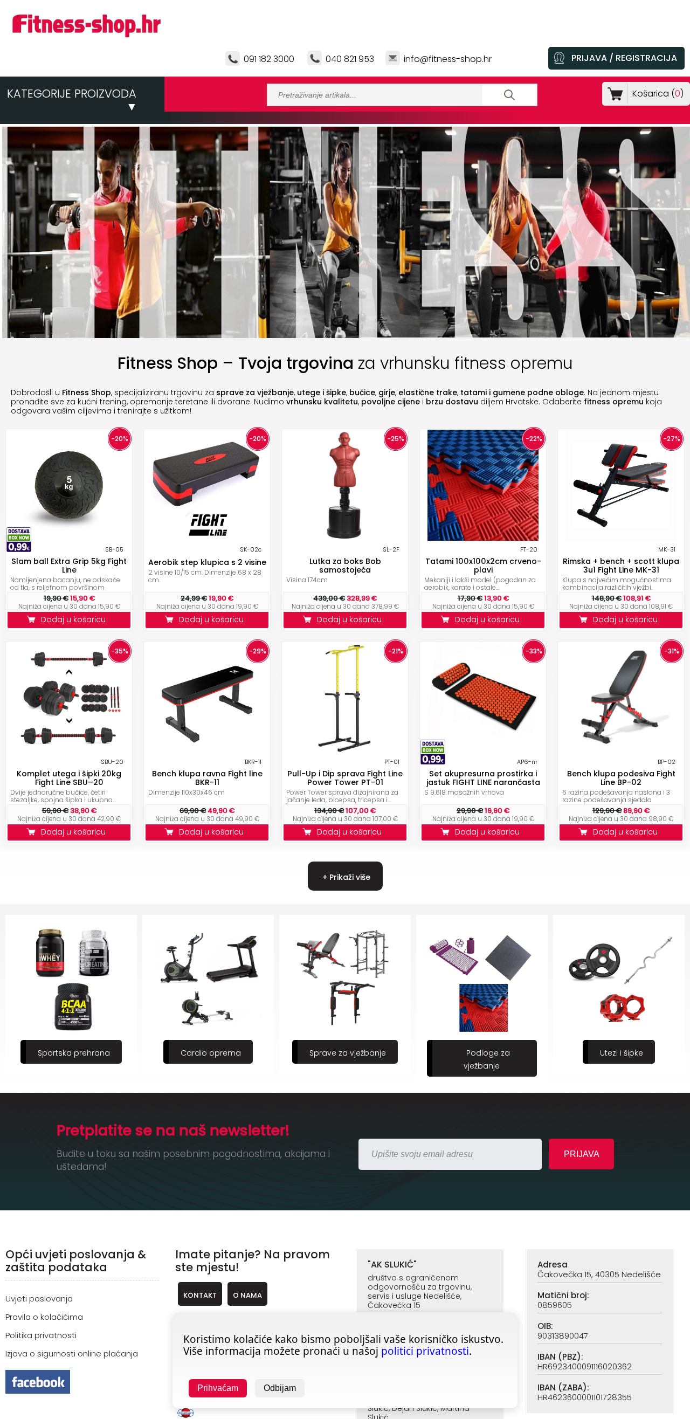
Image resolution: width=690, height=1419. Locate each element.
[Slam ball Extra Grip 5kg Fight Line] (69, 538)
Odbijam (280, 1388)
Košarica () (658, 93)
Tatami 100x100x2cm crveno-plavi (483, 565)
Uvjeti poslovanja (39, 1298)
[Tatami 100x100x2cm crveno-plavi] (483, 538)
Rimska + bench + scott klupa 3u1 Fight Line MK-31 (621, 565)
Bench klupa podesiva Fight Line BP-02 (621, 778)
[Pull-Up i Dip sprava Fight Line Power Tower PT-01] (345, 750)
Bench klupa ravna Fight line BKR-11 (207, 778)
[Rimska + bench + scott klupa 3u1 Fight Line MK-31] (621, 538)
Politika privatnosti (41, 1335)
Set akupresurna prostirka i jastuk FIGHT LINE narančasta (483, 778)
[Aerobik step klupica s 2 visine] (207, 538)
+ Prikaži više (345, 877)
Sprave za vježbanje (211, 1053)
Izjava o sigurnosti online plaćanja (71, 1353)
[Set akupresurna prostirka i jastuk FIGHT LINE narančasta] (483, 750)
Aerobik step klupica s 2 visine (207, 562)
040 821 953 (350, 59)
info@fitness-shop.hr (448, 59)
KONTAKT (200, 1295)
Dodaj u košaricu (75, 619)
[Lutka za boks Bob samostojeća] (345, 538)
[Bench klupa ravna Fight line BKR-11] (207, 750)
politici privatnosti (425, 1351)
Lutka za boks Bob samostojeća (345, 565)
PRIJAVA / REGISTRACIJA (624, 58)
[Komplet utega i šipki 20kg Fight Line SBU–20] (69, 750)
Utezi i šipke (485, 1053)
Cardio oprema (74, 1053)
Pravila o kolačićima (44, 1316)
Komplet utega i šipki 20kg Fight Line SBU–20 (69, 778)
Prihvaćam (217, 1388)
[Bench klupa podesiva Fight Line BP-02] (621, 750)
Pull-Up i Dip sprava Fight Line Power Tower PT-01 (345, 778)
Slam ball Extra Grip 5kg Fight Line (69, 565)
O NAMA (247, 1295)
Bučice (621, 1053)
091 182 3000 (269, 59)
